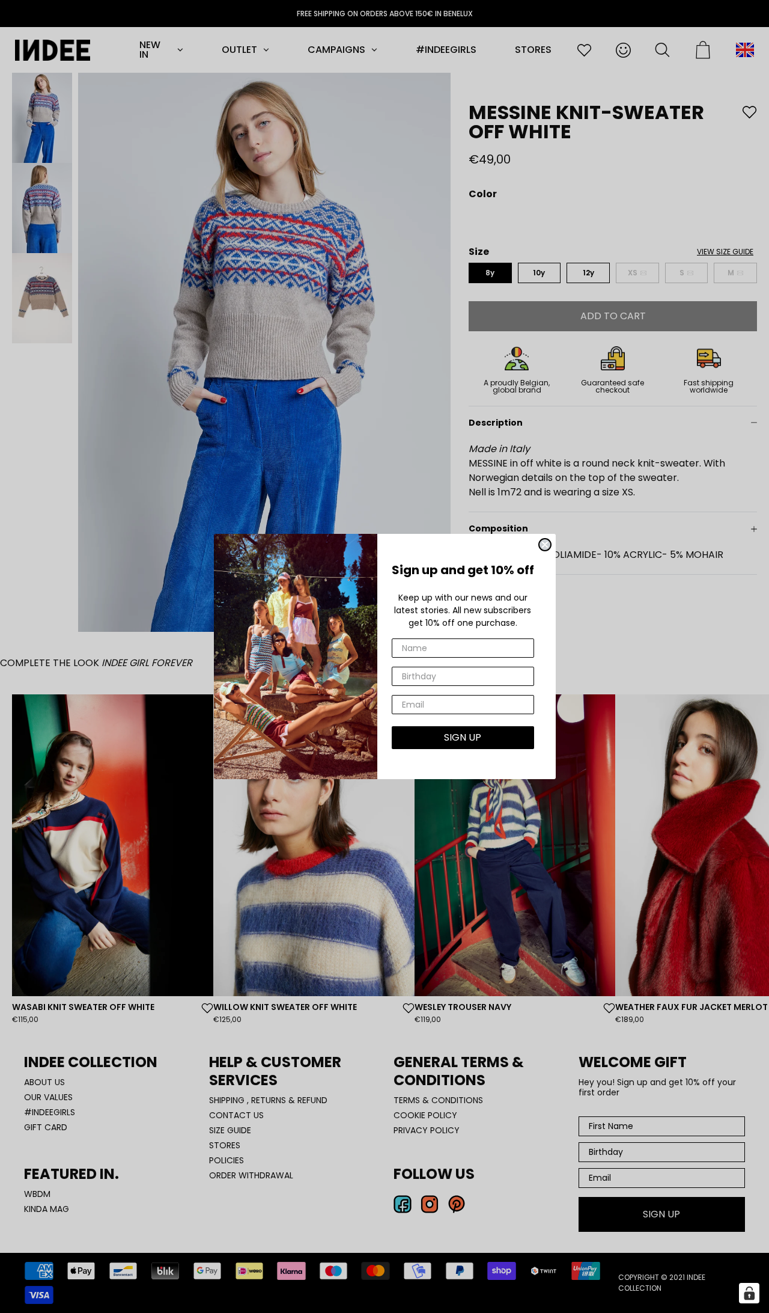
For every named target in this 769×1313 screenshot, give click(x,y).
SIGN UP (462, 737)
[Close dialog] (545, 545)
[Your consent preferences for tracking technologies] (749, 1293)
